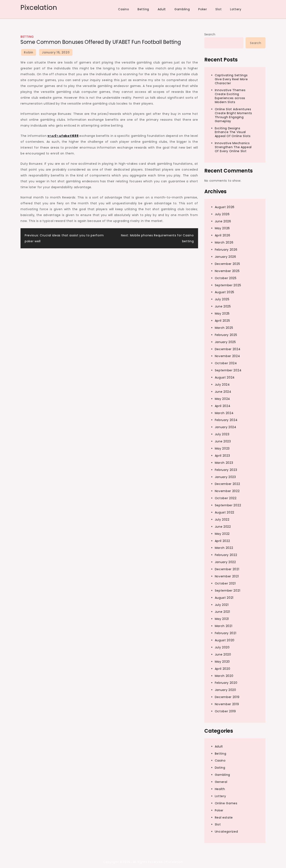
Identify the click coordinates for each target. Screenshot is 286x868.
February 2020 (226, 683)
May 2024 (222, 399)
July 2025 (222, 299)
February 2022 (226, 555)
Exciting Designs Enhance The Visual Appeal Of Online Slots (233, 132)
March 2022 (224, 548)
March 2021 (223, 626)
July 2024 (222, 384)
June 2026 (223, 221)
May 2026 (222, 228)
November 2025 (227, 271)
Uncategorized (226, 831)
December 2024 (228, 349)
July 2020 (222, 647)
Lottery (235, 9)
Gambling (182, 9)
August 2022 (224, 512)
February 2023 (226, 470)
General (221, 782)
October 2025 (226, 278)
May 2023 (222, 448)
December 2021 (227, 569)
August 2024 (225, 377)
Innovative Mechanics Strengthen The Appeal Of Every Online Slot (233, 147)
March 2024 (224, 413)
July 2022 (222, 519)
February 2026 (226, 249)
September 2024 (228, 370)
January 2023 (225, 477)
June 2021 (222, 612)
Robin (28, 52)
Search (209, 34)
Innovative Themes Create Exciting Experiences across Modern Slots (230, 96)
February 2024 (226, 420)
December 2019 (227, 697)
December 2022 (227, 484)
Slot (218, 9)
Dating (220, 768)
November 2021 (227, 576)
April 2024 (223, 406)
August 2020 (225, 640)
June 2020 (223, 654)
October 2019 (225, 711)
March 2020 (224, 676)
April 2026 (222, 235)
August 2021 (224, 598)
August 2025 (224, 292)
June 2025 (223, 306)
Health (220, 789)
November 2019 (227, 704)
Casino (123, 9)
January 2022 (225, 562)
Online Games (226, 803)
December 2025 (227, 264)
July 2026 (222, 214)
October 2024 (226, 363)
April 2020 (222, 669)
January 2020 (225, 690)
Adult (162, 9)
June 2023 (223, 441)
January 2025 (225, 342)
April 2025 (222, 321)
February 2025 (226, 335)
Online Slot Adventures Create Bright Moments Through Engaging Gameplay (233, 115)
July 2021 (222, 605)
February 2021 (225, 633)
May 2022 (222, 534)
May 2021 (222, 619)
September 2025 (228, 285)
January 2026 (225, 257)
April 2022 (222, 541)
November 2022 (227, 491)
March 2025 (224, 328)
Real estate (224, 817)
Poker (202, 9)
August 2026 (225, 207)
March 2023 (224, 463)
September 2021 (227, 590)
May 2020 (222, 661)
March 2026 (224, 242)
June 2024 (223, 392)
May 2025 (222, 313)
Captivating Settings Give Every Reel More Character (231, 79)
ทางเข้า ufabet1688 (63, 136)
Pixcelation (39, 7)
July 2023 (222, 434)
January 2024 (225, 427)
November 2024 (227, 356)
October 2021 (225, 583)
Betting (143, 9)
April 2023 (222, 455)
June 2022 (223, 527)
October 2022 (226, 498)
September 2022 (228, 505)
